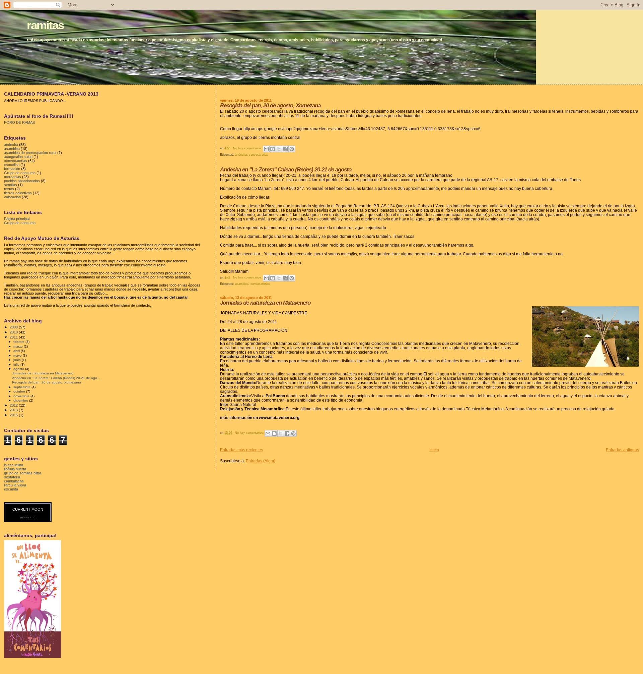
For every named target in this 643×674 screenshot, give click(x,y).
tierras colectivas (18, 193)
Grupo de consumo (19, 173)
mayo (18, 355)
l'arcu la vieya (15, 485)
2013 (14, 410)
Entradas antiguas (622, 450)
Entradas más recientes (241, 450)
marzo (18, 346)
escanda (11, 489)
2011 (14, 337)
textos (9, 189)
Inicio (434, 450)
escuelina (11, 165)
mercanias (12, 177)
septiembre (22, 387)
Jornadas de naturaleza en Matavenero (265, 303)
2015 (14, 415)
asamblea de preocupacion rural (30, 153)
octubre (19, 391)
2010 (14, 332)
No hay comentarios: (248, 148)
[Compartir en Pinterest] (291, 149)
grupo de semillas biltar (22, 473)
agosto (19, 369)
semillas (10, 185)
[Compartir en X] (279, 149)
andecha (241, 154)
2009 (14, 327)
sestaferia (12, 477)
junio (17, 360)
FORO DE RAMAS (19, 122)
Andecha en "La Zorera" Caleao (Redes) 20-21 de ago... (56, 378)
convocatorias (258, 154)
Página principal (16, 219)
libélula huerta (15, 469)
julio (16, 364)
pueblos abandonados (22, 181)
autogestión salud (18, 157)
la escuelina (13, 465)
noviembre (21, 396)
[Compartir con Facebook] (285, 149)
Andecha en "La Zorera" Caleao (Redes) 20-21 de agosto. (286, 169)
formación (12, 169)
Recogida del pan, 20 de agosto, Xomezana (270, 105)
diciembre (21, 400)
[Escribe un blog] (272, 149)
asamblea (241, 284)
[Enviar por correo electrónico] (266, 149)
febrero (19, 342)
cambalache (14, 481)
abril (17, 351)
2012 (14, 405)
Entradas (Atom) (260, 461)
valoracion (12, 197)
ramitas (45, 25)
